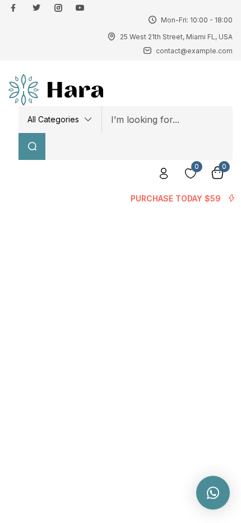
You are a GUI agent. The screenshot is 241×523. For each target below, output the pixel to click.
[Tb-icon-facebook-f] (14, 8)
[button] (59, 119)
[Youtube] (80, 8)
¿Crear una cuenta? (120, 209)
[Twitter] (36, 8)
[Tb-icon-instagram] (58, 8)
